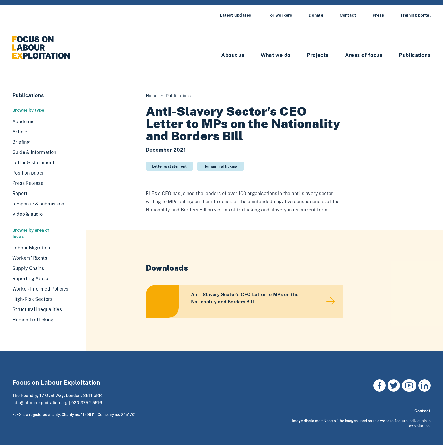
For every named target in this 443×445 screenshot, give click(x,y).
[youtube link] (409, 385)
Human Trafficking (220, 166)
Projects (317, 55)
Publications (415, 55)
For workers (279, 15)
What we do (275, 55)
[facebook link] (379, 385)
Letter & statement (169, 166)
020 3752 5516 (86, 402)
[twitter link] (394, 385)
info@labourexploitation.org (40, 402)
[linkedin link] (424, 385)
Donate (316, 15)
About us (232, 55)
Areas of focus (364, 55)
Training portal (415, 15)
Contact (348, 15)
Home (152, 95)
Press (378, 15)
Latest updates (235, 15)
